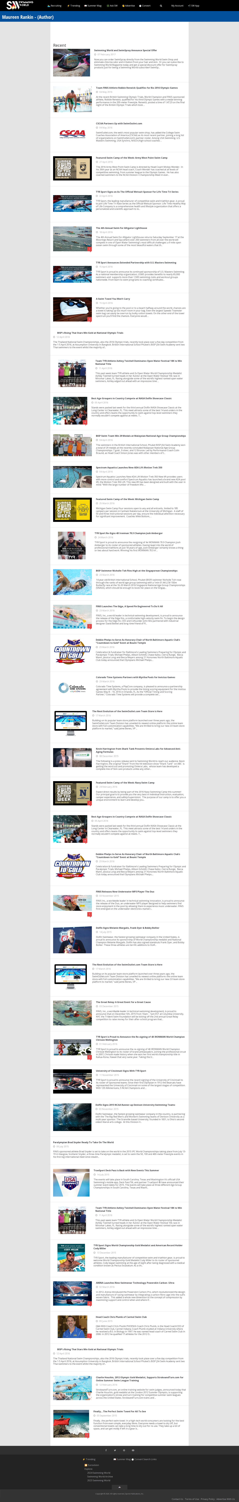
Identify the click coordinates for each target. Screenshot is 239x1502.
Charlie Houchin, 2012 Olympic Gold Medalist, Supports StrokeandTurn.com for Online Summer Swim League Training (139, 1379)
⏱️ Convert (144, 5)
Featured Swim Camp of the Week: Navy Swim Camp (125, 782)
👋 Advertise (128, 5)
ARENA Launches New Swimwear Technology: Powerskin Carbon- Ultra (135, 1282)
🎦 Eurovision (92, 1465)
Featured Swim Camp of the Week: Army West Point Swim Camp (131, 157)
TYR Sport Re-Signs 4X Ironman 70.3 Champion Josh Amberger (129, 533)
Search (146, 1459)
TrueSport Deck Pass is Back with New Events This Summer (126, 1170)
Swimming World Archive (100, 1476)
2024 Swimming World (98, 1472)
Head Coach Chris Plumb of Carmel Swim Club (121, 1317)
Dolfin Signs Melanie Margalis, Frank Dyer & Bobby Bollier (127, 927)
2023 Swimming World (98, 1480)
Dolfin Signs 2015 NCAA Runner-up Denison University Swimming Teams (135, 1104)
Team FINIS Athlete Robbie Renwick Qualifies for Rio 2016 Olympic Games (137, 87)
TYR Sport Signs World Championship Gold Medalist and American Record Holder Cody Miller (138, 1247)
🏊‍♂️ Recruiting (54, 5)
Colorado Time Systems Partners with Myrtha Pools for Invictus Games (135, 677)
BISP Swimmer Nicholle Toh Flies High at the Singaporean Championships (136, 570)
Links (154, 1459)
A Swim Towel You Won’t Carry (113, 298)
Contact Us (177, 1499)
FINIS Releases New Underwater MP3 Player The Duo (125, 891)
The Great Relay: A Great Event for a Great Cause (123, 1002)
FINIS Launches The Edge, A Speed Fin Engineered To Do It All (129, 606)
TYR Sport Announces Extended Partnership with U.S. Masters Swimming (136, 262)
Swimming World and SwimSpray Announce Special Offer (125, 50)
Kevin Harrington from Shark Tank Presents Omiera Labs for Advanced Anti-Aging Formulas (138, 750)
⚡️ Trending (73, 5)
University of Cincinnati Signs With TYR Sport (121, 1070)
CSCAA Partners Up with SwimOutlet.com (119, 123)
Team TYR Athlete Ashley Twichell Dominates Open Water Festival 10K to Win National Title (138, 362)
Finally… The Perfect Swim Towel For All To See (119, 1411)
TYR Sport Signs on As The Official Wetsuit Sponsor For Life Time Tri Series (137, 191)
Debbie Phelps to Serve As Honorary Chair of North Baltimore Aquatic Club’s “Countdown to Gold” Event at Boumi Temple (138, 641)
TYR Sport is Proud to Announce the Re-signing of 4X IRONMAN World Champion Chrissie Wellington (140, 1038)
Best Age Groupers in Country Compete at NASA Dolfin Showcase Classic (131, 398)
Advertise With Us (225, 1499)
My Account (177, 5)
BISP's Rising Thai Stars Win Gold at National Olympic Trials (90, 332)
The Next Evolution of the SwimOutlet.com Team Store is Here (127, 711)
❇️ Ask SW (112, 5)
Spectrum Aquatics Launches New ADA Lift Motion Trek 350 (129, 467)
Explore (88, 1468)
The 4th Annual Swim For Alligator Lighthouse (121, 228)
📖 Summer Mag (93, 5)
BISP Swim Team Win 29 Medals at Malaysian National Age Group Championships (141, 435)
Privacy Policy (208, 1499)
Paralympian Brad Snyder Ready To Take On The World (83, 1142)
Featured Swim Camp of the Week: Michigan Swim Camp (127, 499)
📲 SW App (193, 5)
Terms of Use (192, 1499)
